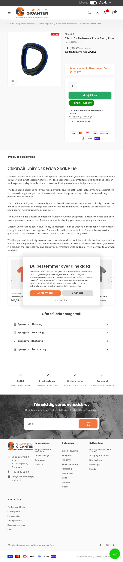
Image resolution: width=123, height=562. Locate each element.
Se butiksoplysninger (80, 121)
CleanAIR (69, 34)
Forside (11, 23)
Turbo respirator (46, 23)
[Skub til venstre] (11, 280)
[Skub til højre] (111, 280)
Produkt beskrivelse (21, 157)
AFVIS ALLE (77, 293)
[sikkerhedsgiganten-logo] (21, 449)
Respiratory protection (26, 23)
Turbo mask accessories (66, 23)
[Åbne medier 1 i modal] (35, 59)
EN (110, 2)
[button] (9, 12)
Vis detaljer (61, 300)
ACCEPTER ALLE (45, 293)
